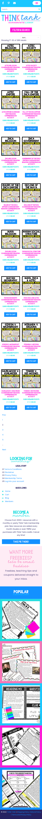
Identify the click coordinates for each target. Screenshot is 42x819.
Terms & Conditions (13, 469)
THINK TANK (11, 812)
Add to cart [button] (11, 82)
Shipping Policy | (23, 812)
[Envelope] (14, 3)
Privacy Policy (11, 475)
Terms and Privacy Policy (21, 815)
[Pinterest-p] (9, 3)
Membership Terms (13, 478)
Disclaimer (9, 472)
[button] (37, 3)
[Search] (39, 9)
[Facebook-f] (3, 3)
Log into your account (14, 481)
